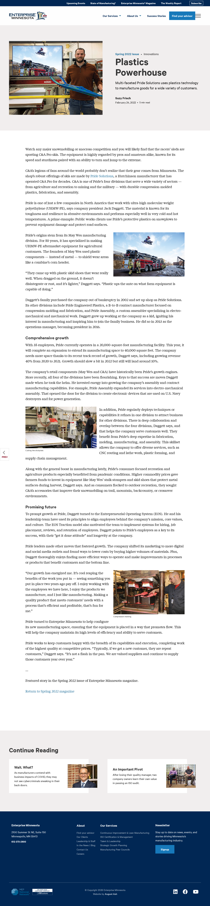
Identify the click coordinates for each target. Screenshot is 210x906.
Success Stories (156, 16)
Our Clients (82, 836)
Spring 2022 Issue (127, 54)
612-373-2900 (18, 841)
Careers (80, 853)
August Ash (111, 894)
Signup (165, 849)
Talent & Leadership (110, 841)
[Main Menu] (198, 15)
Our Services (110, 16)
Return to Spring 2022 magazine (49, 691)
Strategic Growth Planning (113, 845)
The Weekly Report (171, 3)
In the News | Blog (86, 845)
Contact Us (82, 849)
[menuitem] (76, 3)
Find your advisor (182, 16)
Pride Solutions (101, 176)
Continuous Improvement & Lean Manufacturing (124, 832)
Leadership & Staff (86, 841)
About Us (132, 16)
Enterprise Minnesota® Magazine (138, 3)
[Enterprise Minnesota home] (27, 15)
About (81, 825)
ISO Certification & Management (116, 836)
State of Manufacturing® (103, 3)
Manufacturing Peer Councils (115, 849)
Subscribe (196, 3)
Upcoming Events (76, 3)
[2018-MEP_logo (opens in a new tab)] (20, 892)
